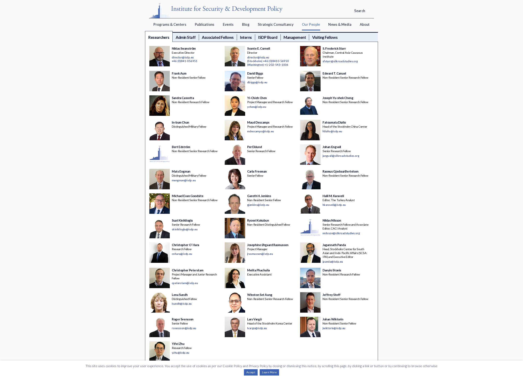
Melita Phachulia (258, 270)
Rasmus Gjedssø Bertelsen (341, 171)
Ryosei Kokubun (258, 220)
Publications (205, 24)
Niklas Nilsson (332, 220)
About (365, 24)
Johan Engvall (332, 147)
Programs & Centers (169, 24)
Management (295, 37)
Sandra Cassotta (183, 98)
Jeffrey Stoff (332, 295)
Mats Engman (181, 171)
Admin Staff (186, 37)
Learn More (269, 372)
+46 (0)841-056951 (185, 61)
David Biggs (255, 73)
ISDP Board (267, 37)
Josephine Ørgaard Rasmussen (267, 245)
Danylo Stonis (332, 270)
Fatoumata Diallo (334, 122)
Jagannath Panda (334, 245)
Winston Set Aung (259, 295)
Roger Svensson (182, 319)
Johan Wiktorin (333, 319)
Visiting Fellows (324, 37)
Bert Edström (181, 147)
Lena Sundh (180, 295)
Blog (246, 24)
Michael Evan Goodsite (187, 196)
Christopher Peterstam (187, 270)
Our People (311, 24)
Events (228, 24)
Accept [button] (250, 372)
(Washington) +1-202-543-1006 (267, 64)
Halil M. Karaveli (333, 196)
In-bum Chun (180, 122)
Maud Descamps (258, 122)
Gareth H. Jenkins (259, 196)
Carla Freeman (257, 171)
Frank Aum (179, 73)
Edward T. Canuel (334, 73)
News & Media (339, 24)
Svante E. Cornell (258, 48)
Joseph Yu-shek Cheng (338, 98)
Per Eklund (254, 147)
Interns (246, 37)
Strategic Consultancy (276, 24)
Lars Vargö (254, 319)
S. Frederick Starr (334, 48)
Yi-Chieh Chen (257, 98)
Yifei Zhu (178, 344)
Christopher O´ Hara (185, 245)
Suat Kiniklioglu (182, 220)
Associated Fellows (218, 37)
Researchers (158, 37)
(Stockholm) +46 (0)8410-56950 (268, 61)
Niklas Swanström (184, 48)
